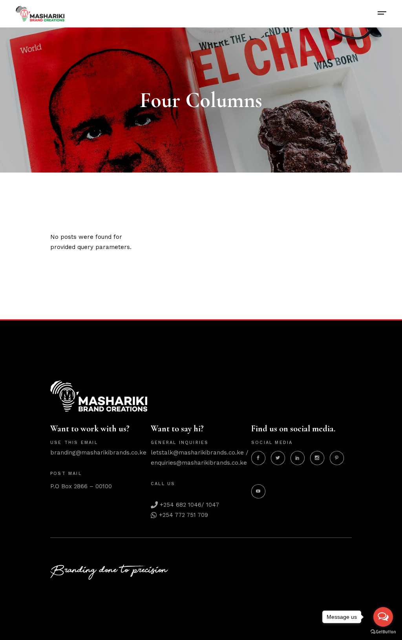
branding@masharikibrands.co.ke (98, 452)
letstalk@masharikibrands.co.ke (197, 452)
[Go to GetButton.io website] (383, 632)
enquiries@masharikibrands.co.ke (199, 462)
